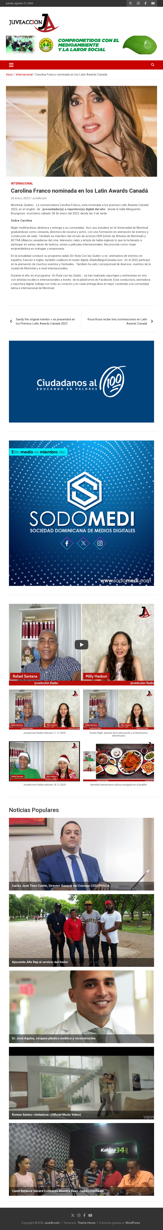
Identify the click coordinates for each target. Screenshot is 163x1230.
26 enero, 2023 (20, 198)
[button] (44, 714)
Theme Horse (86, 1223)
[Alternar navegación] (11, 65)
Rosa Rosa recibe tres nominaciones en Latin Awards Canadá (117, 321)
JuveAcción (39, 198)
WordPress (132, 1223)
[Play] (81, 644)
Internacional (22, 183)
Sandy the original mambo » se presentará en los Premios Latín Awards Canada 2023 (45, 321)
